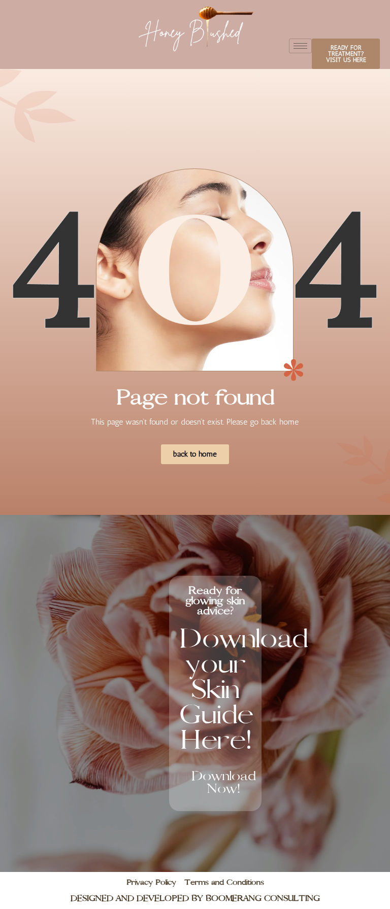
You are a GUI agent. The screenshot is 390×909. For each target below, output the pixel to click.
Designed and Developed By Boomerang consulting (195, 898)
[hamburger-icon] (300, 46)
